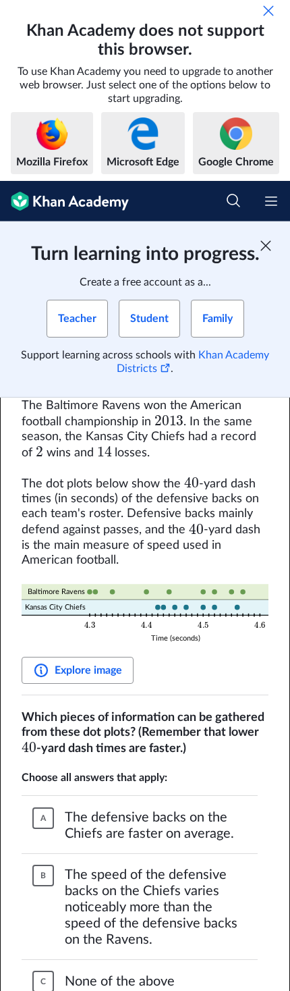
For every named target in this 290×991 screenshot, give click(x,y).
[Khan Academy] (64, 201)
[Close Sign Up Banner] (265, 245)
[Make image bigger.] (145, 614)
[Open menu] (271, 201)
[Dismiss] (268, 11)
